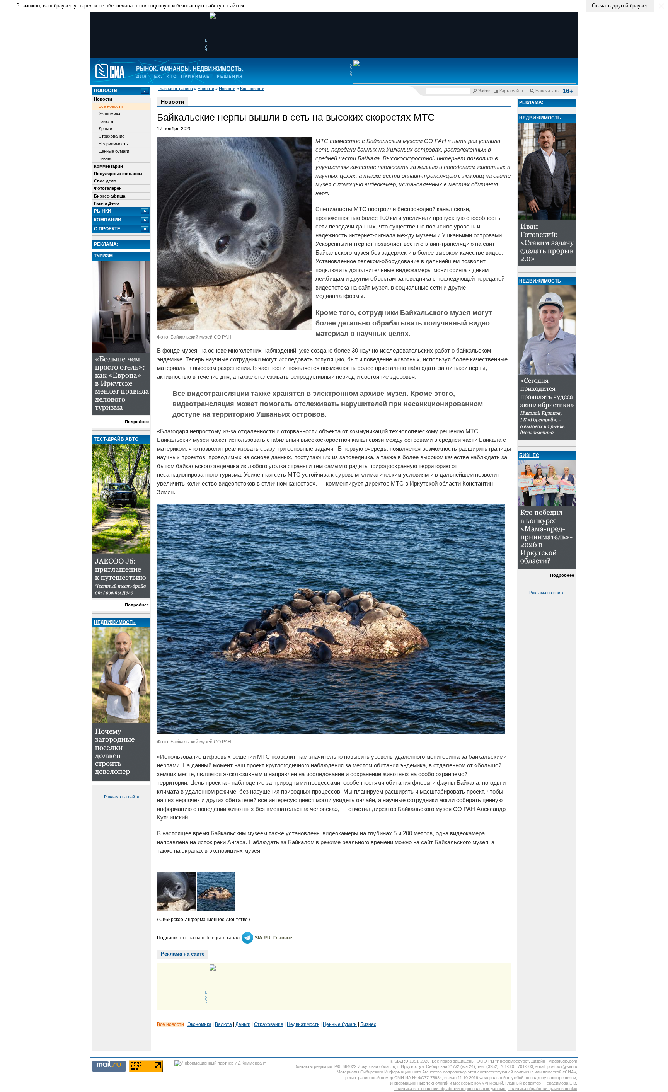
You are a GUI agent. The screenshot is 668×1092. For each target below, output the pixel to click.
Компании (107, 220)
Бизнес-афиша (109, 196)
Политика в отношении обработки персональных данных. (450, 1088)
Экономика (109, 113)
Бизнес (105, 158)
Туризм (103, 256)
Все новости (252, 88)
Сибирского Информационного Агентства (401, 1072)
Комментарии (108, 166)
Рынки (102, 211)
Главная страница (175, 88)
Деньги (105, 128)
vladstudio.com (563, 1061)
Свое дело (105, 181)
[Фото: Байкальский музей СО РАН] (332, 732)
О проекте (107, 229)
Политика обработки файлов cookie (542, 1088)
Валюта (106, 121)
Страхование (111, 136)
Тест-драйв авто (116, 439)
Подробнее (137, 421)
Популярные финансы (118, 173)
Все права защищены (453, 1061)
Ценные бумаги (114, 151)
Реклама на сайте (121, 796)
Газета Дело (106, 203)
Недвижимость (113, 143)
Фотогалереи (108, 188)
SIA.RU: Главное (273, 937)
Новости (206, 88)
